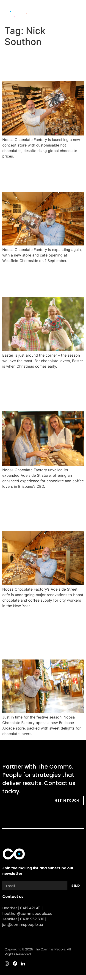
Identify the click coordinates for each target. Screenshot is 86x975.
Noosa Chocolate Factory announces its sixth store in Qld (41, 64)
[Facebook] (73, 17)
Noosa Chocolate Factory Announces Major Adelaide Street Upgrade (40, 509)
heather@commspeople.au (27, 913)
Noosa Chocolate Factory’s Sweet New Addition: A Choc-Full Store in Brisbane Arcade (39, 634)
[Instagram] (65, 17)
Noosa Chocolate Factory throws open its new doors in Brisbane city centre (38, 390)
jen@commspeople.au (22, 924)
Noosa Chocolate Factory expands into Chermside (39, 175)
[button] (78, 9)
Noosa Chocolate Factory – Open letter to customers (39, 279)
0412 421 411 (30, 908)
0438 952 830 (32, 919)
